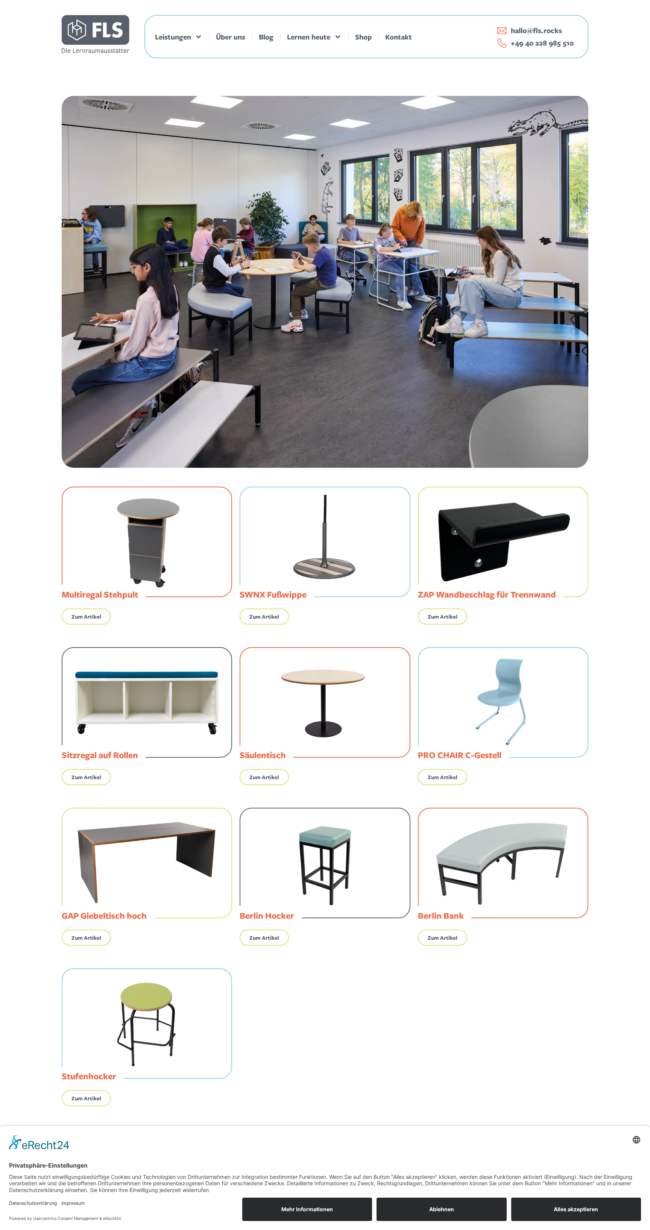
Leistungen (173, 37)
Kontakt (398, 37)
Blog (266, 37)
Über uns (230, 37)
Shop (363, 37)
